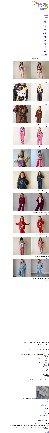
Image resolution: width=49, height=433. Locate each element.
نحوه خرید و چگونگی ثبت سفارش (43, 415)
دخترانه (46, 58)
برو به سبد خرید (40, 399)
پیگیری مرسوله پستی (44, 403)
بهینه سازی (21, 427)
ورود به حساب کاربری (46, 11)
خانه (48, 58)
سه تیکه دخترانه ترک (42, 58)
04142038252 (42, 421)
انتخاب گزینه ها (47, 82)
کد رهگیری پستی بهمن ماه (44, 406)
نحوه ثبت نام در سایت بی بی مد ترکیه (42, 411)
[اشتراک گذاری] (47, 376)
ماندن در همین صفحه (45, 399)
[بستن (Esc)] (48, 376)
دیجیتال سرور (17, 427)
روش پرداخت (45, 414)
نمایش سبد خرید (44, 12)
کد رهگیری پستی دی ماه (44, 405)
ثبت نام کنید (38, 374)
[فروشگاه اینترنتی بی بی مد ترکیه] (40, 10)
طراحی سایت (25, 427)
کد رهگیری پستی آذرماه (44, 404)
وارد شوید (43, 374)
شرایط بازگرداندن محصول (44, 410)
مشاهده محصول (47, 170)
